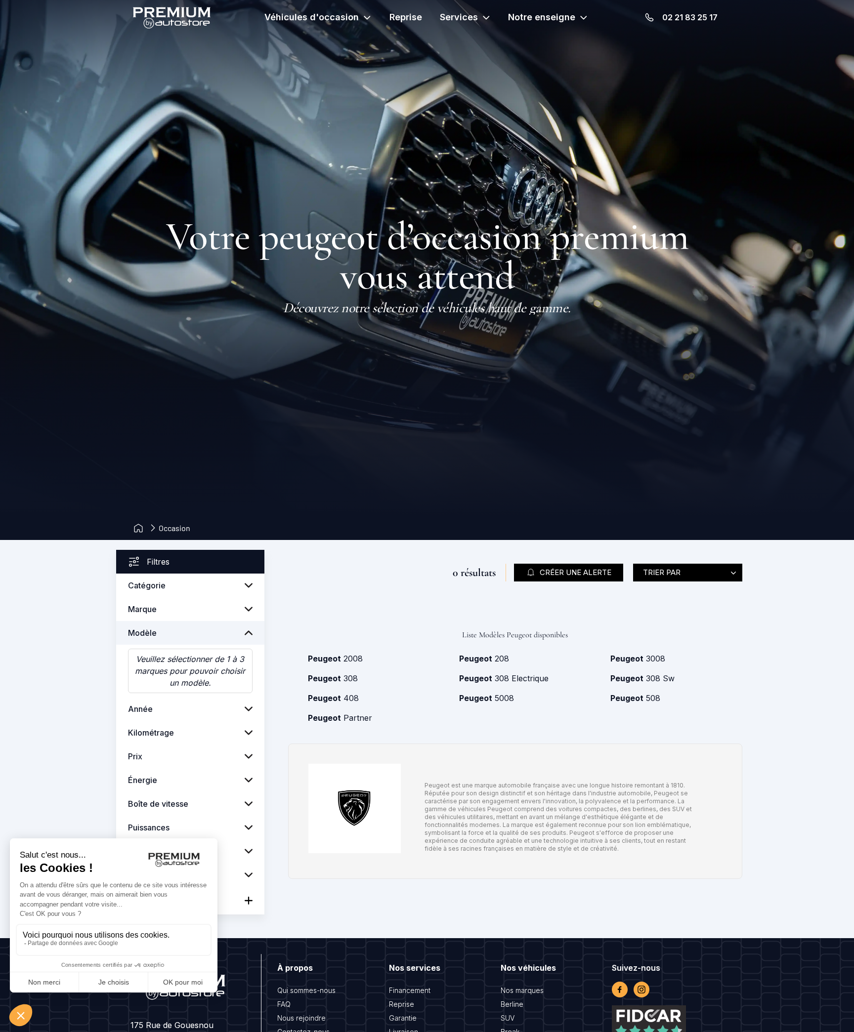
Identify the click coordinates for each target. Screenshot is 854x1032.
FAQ (284, 1004)
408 (333, 698)
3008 (637, 658)
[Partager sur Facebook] (620, 989)
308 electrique (504, 678)
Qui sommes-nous (306, 990)
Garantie (403, 1018)
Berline (512, 1004)
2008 (335, 658)
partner (340, 718)
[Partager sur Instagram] (641, 989)
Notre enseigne (541, 17)
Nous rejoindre (301, 1018)
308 (333, 678)
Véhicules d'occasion (311, 17)
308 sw (642, 678)
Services (459, 17)
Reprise (405, 17)
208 (484, 658)
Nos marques (522, 990)
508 (635, 698)
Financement (409, 990)
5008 (486, 698)
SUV (507, 1018)
